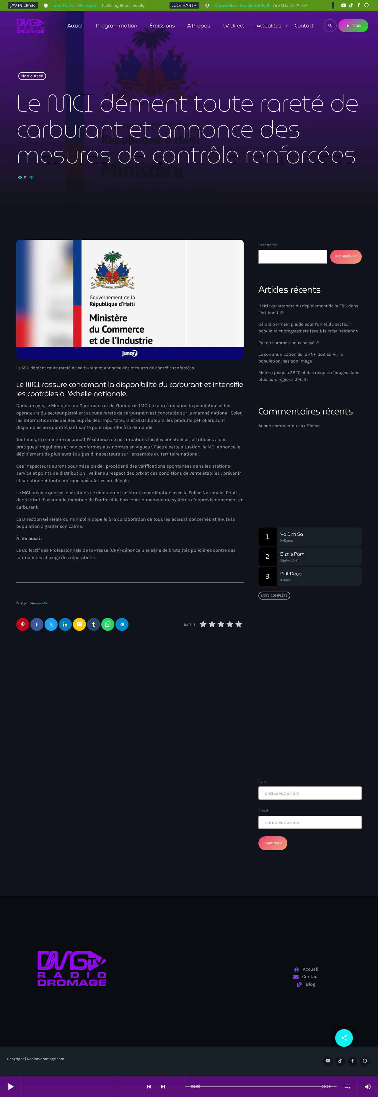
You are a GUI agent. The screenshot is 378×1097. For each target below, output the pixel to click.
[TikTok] (351, 5)
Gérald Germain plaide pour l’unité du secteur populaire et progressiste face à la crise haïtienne (183, 692)
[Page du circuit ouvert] (179, 1086)
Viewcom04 (39, 603)
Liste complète (274, 595)
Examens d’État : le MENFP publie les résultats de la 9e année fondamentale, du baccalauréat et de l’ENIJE (308, 635)
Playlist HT (281, 487)
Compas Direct (281, 476)
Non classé (32, 76)
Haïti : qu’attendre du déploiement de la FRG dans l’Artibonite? (64, 688)
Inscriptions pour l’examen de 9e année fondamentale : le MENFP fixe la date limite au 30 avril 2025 (322, 755)
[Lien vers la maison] (30, 26)
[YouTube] (343, 5)
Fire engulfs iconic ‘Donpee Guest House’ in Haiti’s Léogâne (321, 725)
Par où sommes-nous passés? (288, 342)
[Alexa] (366, 5)
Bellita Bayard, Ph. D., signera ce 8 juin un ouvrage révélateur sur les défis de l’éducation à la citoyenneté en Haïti (322, 668)
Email (263, 811)
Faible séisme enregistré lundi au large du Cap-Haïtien (307, 695)
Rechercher (267, 245)
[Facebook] (358, 5)
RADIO (353, 25)
